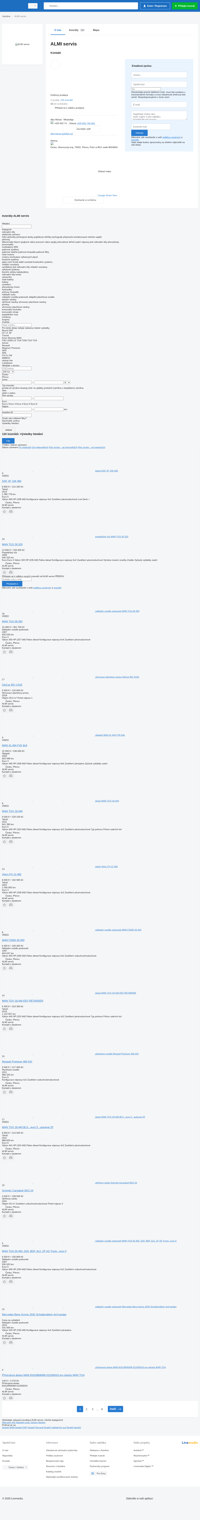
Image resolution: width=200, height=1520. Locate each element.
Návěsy (41, 1422)
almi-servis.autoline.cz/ (61, 133)
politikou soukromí (171, 137)
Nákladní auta (23, 1422)
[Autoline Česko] (13, 6)
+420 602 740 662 (86, 123)
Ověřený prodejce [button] (59, 95)
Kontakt (6, 1461)
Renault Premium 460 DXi (17, 1061)
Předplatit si (12, 584)
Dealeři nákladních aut (55, 1427)
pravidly (135, 139)
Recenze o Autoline (55, 1466)
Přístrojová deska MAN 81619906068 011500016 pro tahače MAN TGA (43, 1375)
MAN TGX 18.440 (12, 811)
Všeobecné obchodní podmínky (61, 1450)
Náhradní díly (9, 1422)
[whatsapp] (101, 123)
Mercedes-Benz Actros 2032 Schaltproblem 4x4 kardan (34, 1314)
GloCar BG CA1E (12, 684)
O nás (5, 1450)
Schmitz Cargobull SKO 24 (17, 1190)
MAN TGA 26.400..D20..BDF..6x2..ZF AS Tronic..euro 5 (34, 1251)
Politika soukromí (54, 1455)
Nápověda (7, 1455)
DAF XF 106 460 (11, 481)
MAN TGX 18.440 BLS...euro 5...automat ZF (27, 1127)
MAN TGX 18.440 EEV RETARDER (22, 1000)
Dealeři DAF (21, 1427)
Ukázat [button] (73, 123)
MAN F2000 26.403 (13, 940)
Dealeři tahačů (74, 1427)
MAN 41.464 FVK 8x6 (14, 745)
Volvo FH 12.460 (11, 874)
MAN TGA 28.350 (12, 621)
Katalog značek (53, 1471)
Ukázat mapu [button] (104, 171)
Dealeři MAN (8, 1427)
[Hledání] (47, 6)
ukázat (8, 430)
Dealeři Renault (36, 1427)
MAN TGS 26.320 (12, 544)
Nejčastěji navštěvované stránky (62, 1477)
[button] (69, 108)
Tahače (34, 1422)
